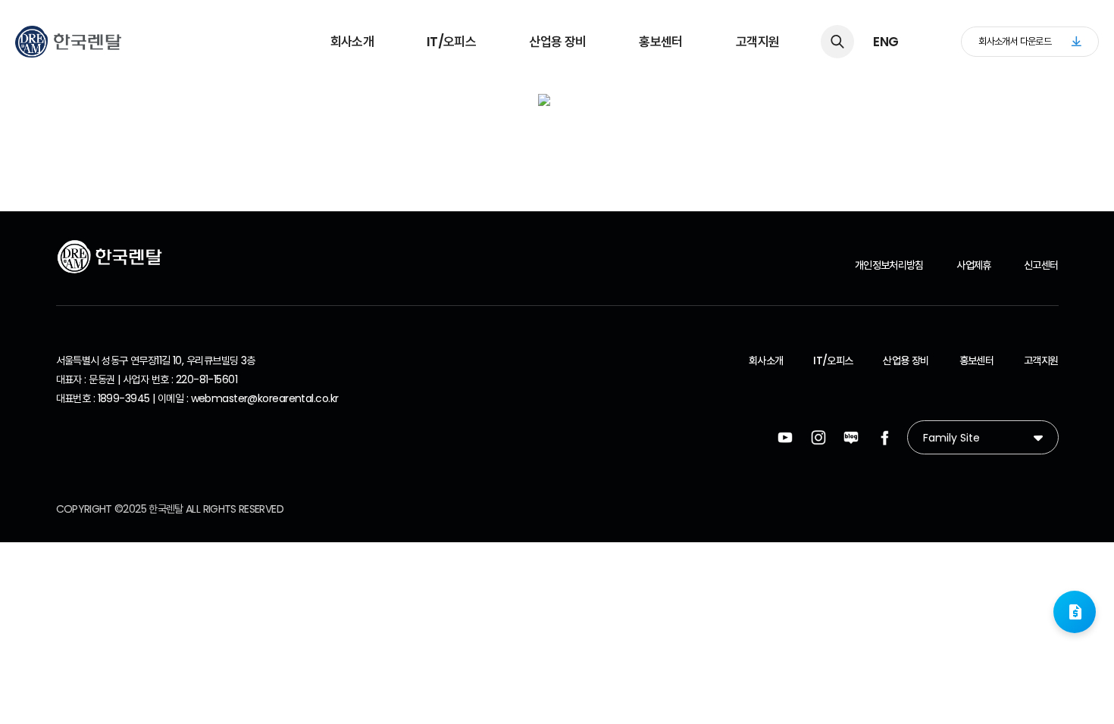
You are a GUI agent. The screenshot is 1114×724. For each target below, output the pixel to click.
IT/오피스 (451, 42)
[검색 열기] (837, 41)
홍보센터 (660, 42)
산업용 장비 (557, 42)
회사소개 (352, 42)
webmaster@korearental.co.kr (265, 398)
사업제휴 (973, 265)
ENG (885, 42)
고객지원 (757, 42)
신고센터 (1041, 265)
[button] (1074, 612)
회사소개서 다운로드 (1014, 41)
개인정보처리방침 (889, 265)
